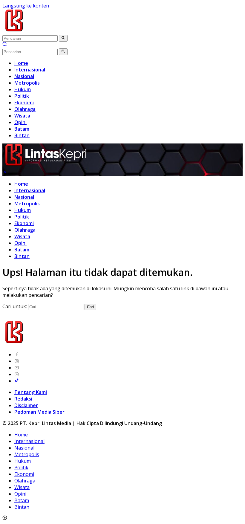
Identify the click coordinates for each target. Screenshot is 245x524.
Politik (21, 216)
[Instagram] (16, 361)
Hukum (22, 210)
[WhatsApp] (16, 374)
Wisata (22, 236)
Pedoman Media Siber (39, 412)
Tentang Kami (30, 392)
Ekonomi (24, 223)
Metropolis (27, 203)
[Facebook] (16, 354)
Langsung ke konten (25, 5)
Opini (20, 243)
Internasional (29, 190)
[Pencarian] (4, 45)
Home (21, 184)
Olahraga (25, 230)
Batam (21, 249)
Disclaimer (26, 405)
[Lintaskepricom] (54, 31)
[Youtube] (16, 367)
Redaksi (23, 398)
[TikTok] (16, 381)
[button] (63, 38)
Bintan (22, 256)
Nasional (24, 197)
